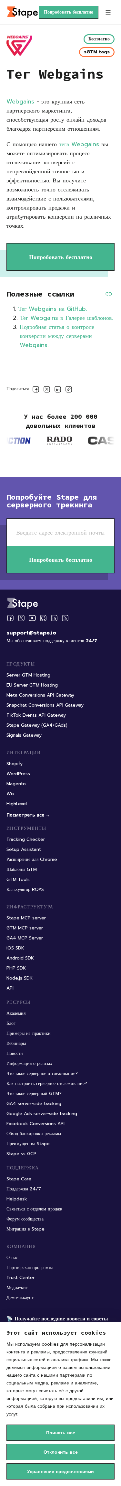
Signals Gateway (24, 735)
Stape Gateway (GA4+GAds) (36, 725)
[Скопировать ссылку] (69, 390)
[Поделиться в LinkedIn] (58, 390)
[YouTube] (32, 618)
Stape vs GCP (21, 1153)
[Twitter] (21, 618)
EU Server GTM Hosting (32, 685)
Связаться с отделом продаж (34, 1209)
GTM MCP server (24, 928)
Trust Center (20, 1277)
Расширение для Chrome (31, 859)
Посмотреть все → (28, 815)
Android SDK (20, 958)
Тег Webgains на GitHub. (52, 308)
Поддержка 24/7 (23, 1189)
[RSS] (65, 618)
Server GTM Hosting (28, 675)
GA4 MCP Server (24, 938)
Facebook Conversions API (35, 1123)
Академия (15, 1013)
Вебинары (16, 1043)
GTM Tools (18, 879)
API (10, 988)
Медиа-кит (17, 1287)
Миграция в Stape (25, 1229)
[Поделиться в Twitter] (47, 390)
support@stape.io (31, 633)
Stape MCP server (26, 918)
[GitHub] (43, 618)
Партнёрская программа (29, 1267)
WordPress (18, 773)
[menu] (108, 12)
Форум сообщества (25, 1219)
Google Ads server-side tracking (41, 1113)
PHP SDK (16, 968)
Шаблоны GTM (21, 869)
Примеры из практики (28, 1033)
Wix (10, 793)
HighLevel (16, 803)
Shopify (14, 763)
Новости (14, 1053)
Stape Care (18, 1179)
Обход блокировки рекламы (33, 1133)
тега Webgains (79, 144)
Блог (10, 1023)
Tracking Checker (25, 839)
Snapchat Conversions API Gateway (45, 705)
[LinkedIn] (54, 618)
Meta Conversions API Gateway (40, 695)
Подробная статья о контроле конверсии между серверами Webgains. (57, 336)
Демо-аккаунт (20, 1297)
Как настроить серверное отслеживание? (46, 1083)
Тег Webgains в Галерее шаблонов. (66, 317)
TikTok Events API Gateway (36, 715)
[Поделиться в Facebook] (36, 390)
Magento (16, 783)
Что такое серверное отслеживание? (42, 1073)
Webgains (20, 101)
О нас (12, 1257)
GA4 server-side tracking (33, 1103)
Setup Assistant (23, 849)
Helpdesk (16, 1199)
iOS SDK (15, 948)
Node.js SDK (19, 978)
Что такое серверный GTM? (34, 1093)
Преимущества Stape (28, 1143)
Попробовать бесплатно (68, 12)
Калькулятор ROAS (25, 889)
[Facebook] (10, 618)
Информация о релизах (29, 1063)
